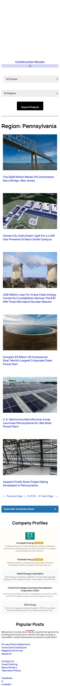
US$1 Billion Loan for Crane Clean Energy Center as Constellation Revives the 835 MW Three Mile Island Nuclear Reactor (29, 298)
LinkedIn (6, 684)
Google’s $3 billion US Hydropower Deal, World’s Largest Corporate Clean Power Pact (27, 360)
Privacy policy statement (15, 644)
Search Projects (30, 107)
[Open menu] (30, 66)
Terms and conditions (14, 647)
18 (39, 496)
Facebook (6, 678)
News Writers (9, 667)
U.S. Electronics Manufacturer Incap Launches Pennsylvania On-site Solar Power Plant (27, 423)
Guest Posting (9, 664)
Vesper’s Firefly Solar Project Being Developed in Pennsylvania (25, 483)
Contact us (7, 661)
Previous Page (13, 496)
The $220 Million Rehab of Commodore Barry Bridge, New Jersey (28, 178)
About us (6, 653)
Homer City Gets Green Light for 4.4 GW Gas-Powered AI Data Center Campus (29, 237)
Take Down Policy (11, 670)
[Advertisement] (30, 30)
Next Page (49, 496)
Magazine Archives (12, 650)
